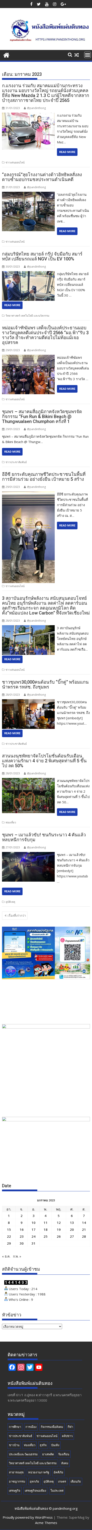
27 (72, 1236)
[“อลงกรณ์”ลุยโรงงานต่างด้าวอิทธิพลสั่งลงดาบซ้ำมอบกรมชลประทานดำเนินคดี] (28, 194)
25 (46, 1236)
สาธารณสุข (16, 1472)
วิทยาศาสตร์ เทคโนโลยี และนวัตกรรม (27, 316)
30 (22, 1243)
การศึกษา (15, 1427)
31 (33, 1243)
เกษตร (62, 1481)
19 (59, 1229)
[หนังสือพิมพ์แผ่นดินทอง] (6, 54)
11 (46, 1222)
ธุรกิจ (43, 1445)
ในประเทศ (56, 1491)
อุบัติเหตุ (10, 902)
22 (9, 1236)
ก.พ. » (17, 1256)
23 (22, 1236)
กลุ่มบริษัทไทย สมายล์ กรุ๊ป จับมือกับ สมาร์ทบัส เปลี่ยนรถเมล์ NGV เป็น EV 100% (42, 256)
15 (9, 1229)
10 (33, 1222)
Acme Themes (46, 1522)
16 (22, 1229)
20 (72, 1229)
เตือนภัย (76, 1481)
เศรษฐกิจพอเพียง (35, 1491)
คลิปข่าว (67, 1436)
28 (84, 1236)
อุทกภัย (34, 1481)
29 (9, 1243)
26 (59, 1236)
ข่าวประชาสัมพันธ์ (16, 462)
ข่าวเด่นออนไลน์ (15, 162)
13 (72, 1222)
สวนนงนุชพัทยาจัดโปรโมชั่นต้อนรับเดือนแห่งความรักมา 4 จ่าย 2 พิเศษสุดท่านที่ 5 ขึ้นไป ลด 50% (44, 760)
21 (84, 1229)
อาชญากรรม (17, 1481)
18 (46, 1229)
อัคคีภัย (58, 1472)
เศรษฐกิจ (14, 1491)
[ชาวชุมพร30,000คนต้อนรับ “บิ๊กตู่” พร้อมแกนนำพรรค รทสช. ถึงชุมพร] (28, 702)
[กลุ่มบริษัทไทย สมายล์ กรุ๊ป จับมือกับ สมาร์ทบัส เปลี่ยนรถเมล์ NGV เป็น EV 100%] (28, 274)
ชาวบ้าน (14, 1445)
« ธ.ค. (6, 1256)
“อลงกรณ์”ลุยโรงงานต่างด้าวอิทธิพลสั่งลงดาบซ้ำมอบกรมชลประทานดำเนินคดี (42, 177)
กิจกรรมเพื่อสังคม (52, 1427)
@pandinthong (36, 108)
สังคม (64, 1463)
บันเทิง (55, 1445)
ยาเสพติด (48, 1454)
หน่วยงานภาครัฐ (38, 1472)
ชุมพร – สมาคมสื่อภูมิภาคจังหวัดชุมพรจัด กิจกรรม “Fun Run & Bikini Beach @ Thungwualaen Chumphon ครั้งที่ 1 (42, 416)
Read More (67, 152)
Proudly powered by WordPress (28, 1517)
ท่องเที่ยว (11, 822)
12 (59, 1222)
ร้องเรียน (63, 1454)
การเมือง (30, 1427)
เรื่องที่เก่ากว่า (17, 915)
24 (33, 1236)
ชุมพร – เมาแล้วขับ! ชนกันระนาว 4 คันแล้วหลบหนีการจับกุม (44, 837)
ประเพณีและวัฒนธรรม (23, 1454)
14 (84, 1222)
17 (33, 1229)
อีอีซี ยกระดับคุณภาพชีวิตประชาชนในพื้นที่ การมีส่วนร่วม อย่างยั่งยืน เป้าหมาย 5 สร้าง (44, 477)
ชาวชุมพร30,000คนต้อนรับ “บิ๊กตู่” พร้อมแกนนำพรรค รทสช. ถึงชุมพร (45, 684)
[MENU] (87, 55)
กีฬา (70, 1427)
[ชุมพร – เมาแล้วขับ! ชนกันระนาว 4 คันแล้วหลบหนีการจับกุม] (28, 854)
